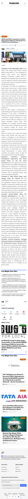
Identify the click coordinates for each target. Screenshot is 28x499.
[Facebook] (24, 301)
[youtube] (23, 312)
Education (22, 325)
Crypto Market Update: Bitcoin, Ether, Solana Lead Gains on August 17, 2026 (13, 291)
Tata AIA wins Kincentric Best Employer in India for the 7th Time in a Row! (13, 407)
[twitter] (26, 301)
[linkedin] (4, 318)
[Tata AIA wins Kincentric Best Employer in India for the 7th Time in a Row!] (14, 396)
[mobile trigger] (2, 3)
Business (4, 36)
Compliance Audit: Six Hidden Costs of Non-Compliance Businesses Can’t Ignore (13, 275)
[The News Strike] (14, 3)
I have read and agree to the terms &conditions (11, 488)
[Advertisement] (14, 20)
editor (7, 48)
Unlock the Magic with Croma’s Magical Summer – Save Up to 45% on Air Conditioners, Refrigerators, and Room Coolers (14, 436)
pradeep (6, 301)
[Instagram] (17, 312)
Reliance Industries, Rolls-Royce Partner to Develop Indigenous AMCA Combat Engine (13, 294)
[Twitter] (11, 312)
